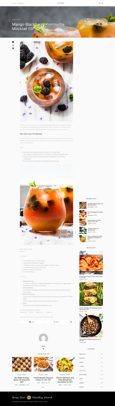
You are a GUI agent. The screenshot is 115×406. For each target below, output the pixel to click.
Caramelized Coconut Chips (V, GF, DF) (43, 379)
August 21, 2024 (92, 232)
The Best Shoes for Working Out (93, 229)
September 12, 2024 (24, 384)
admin (43, 346)
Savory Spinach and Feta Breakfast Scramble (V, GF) (65, 380)
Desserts (82, 358)
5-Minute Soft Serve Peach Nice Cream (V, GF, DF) (91, 277)
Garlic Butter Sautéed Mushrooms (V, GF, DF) (90, 339)
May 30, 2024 (15, 33)
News (81, 378)
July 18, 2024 (82, 342)
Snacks (24, 374)
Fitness (81, 366)
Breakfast (62, 374)
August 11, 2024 (83, 279)
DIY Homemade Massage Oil (95, 212)
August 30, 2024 (46, 382)
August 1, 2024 (83, 311)
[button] (102, 3)
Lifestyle (82, 370)
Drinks (13, 19)
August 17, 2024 (67, 384)
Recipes (19, 19)
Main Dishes (83, 374)
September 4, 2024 (92, 215)
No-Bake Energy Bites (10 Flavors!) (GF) (22, 380)
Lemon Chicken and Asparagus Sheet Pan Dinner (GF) (90, 308)
